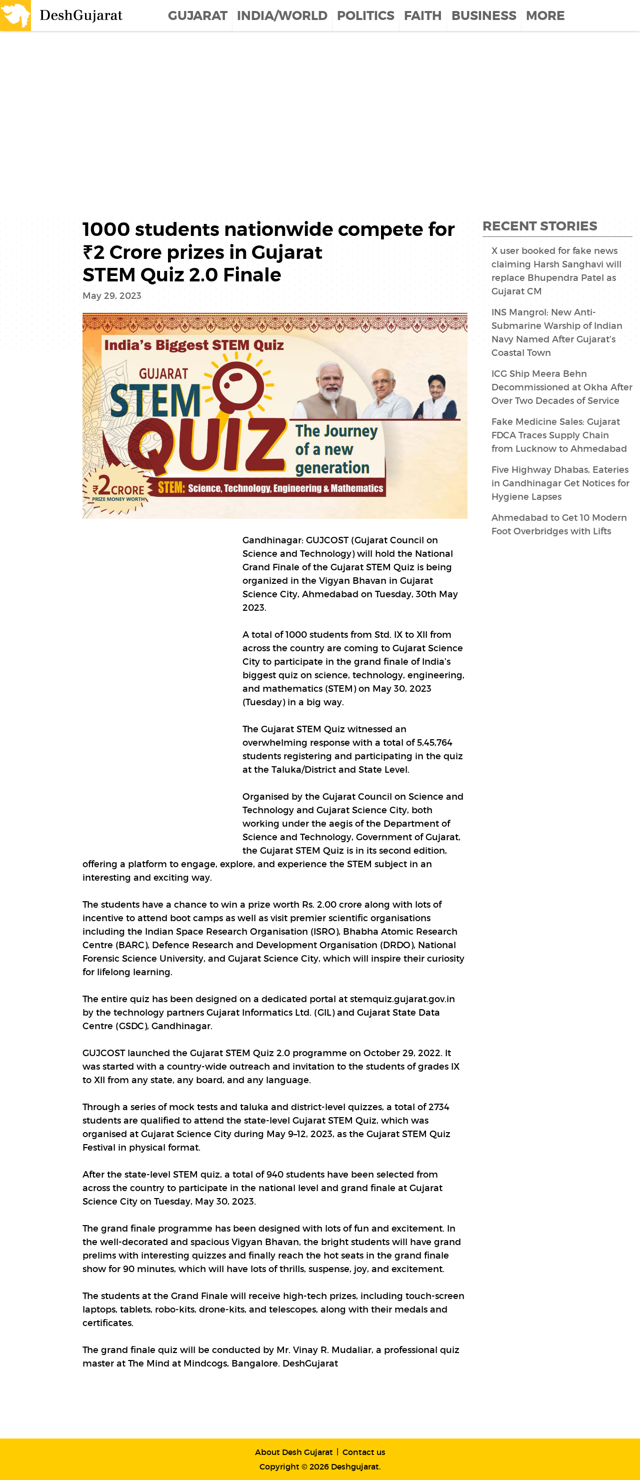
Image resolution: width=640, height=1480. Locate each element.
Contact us (364, 1452)
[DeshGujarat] (62, 14)
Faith (423, 16)
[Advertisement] (300, 111)
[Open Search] (633, 15)
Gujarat (198, 16)
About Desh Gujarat (294, 1452)
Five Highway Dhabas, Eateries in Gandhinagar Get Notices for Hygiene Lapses (561, 483)
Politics (365, 16)
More (545, 16)
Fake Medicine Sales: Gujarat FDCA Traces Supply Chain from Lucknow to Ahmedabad (559, 435)
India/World (282, 16)
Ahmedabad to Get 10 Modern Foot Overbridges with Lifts (559, 524)
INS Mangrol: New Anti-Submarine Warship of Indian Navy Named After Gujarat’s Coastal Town (557, 332)
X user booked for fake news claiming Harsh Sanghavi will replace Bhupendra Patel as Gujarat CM (557, 271)
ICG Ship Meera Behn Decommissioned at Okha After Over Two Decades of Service (562, 387)
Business (484, 16)
